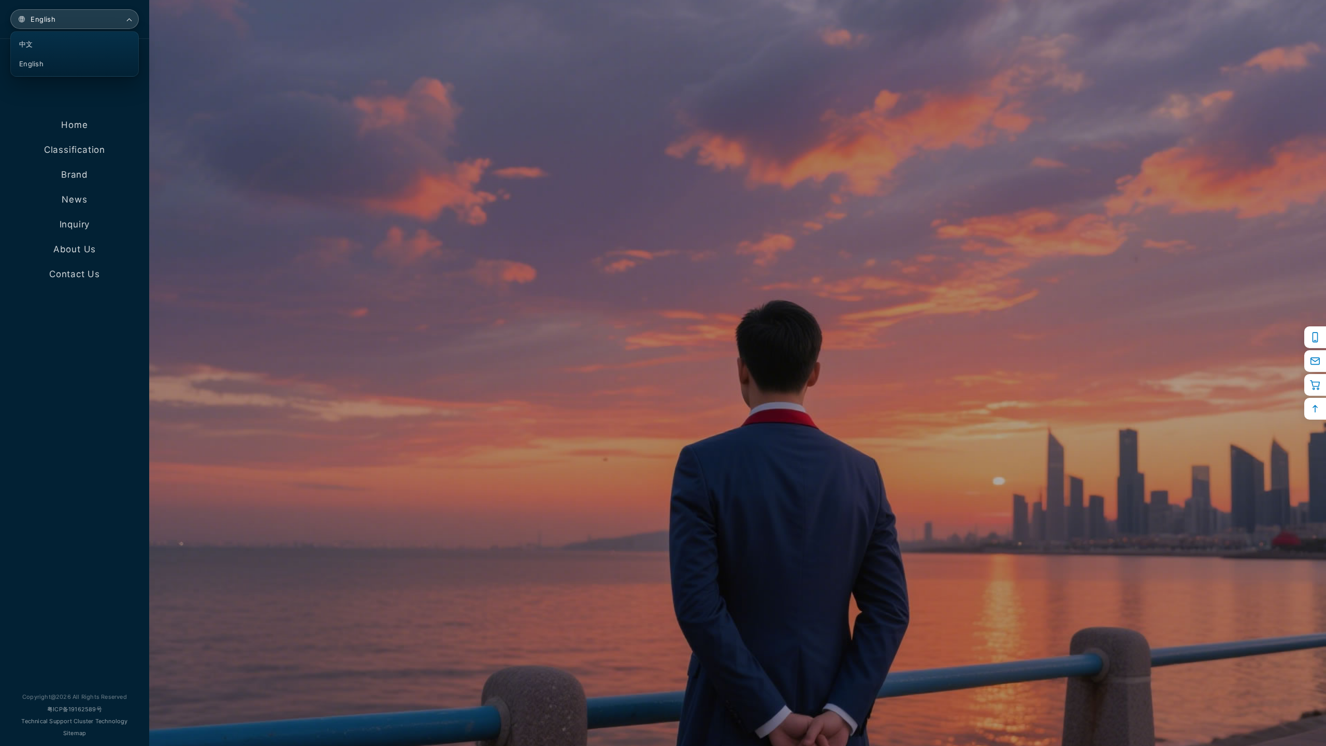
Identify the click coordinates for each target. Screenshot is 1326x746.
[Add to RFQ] (1315, 385)
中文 (26, 44)
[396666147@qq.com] (1315, 361)
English (43, 19)
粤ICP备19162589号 (74, 709)
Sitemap (74, 733)
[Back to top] (1315, 409)
